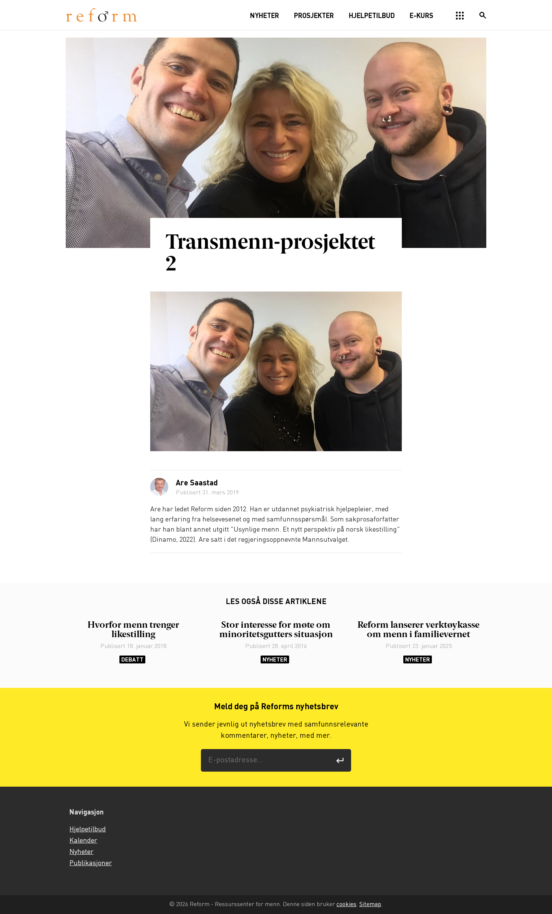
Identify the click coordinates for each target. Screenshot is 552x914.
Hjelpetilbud (87, 829)
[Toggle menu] (460, 16)
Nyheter (274, 659)
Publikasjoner (90, 863)
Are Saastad (197, 483)
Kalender (83, 840)
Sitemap (370, 904)
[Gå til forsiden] (101, 15)
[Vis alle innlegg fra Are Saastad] (159, 487)
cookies (346, 904)
